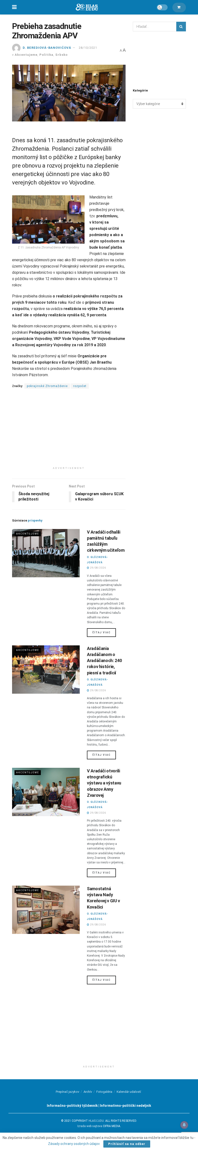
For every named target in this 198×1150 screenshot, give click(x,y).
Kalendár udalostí (129, 1092)
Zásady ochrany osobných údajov (73, 1144)
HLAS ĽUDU (96, 1120)
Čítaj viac (104, 632)
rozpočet (79, 386)
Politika (46, 54)
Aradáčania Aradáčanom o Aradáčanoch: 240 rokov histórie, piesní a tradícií (104, 660)
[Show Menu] (14, 7)
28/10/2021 (88, 47)
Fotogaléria (104, 1092)
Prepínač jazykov (67, 1092)
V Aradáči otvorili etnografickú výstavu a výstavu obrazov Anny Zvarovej (104, 783)
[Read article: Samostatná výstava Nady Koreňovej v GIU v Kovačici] (46, 910)
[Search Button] (181, 26)
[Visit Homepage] (86, 7)
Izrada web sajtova (89, 1126)
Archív (88, 1092)
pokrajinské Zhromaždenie (47, 386)
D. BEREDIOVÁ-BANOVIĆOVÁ (47, 47)
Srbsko (61, 54)
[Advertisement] (69, 430)
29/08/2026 (97, 567)
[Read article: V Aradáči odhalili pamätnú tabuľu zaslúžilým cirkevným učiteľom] (46, 553)
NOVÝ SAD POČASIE (159, 59)
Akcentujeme (26, 54)
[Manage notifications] (184, 1125)
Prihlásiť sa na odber (126, 1144)
